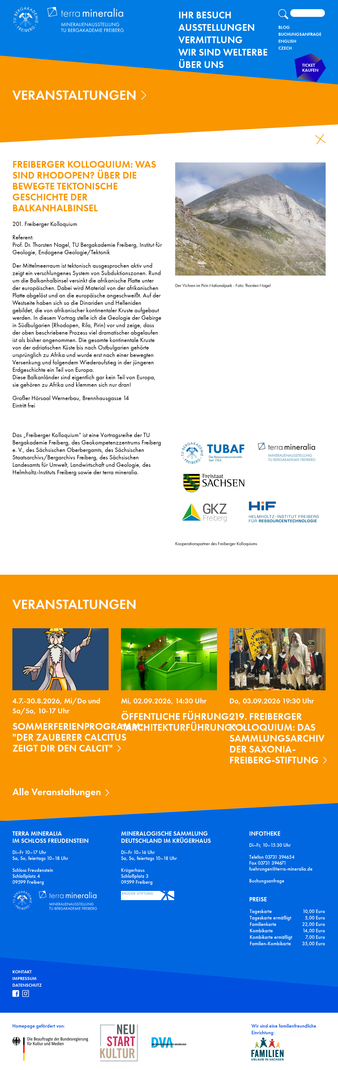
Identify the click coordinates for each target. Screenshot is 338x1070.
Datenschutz (27, 985)
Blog (284, 27)
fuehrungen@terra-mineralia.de (281, 869)
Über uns (201, 64)
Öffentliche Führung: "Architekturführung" (178, 722)
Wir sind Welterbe (223, 52)
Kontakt (22, 972)
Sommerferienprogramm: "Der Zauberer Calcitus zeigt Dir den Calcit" (77, 737)
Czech (285, 48)
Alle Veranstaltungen (56, 791)
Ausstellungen (216, 27)
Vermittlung (210, 40)
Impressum (24, 978)
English (287, 41)
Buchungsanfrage (299, 34)
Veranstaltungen (74, 95)
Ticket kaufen (310, 68)
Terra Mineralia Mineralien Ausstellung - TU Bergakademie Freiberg (73, 20)
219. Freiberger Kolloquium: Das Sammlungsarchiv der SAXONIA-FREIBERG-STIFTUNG (277, 738)
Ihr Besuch (205, 15)
